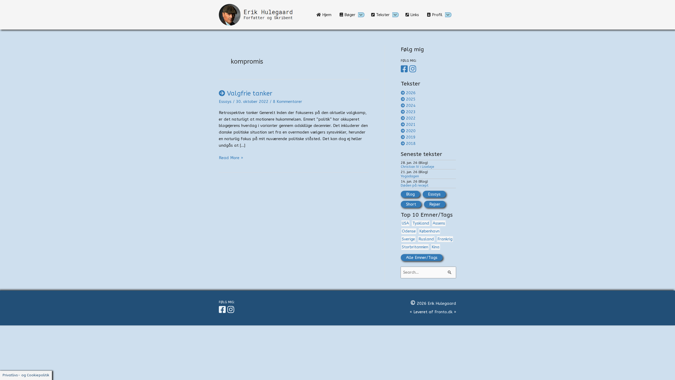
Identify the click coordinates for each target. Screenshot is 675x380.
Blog (410, 194)
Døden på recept (414, 185)
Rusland (426, 239)
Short (411, 204)
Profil (436, 14)
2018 (411, 143)
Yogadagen (410, 176)
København (429, 231)
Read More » (231, 158)
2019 (411, 137)
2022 (411, 118)
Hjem (328, 14)
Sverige (408, 239)
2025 (411, 99)
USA (405, 223)
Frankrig (444, 239)
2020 (411, 131)
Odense (409, 231)
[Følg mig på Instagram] (413, 69)
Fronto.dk (443, 312)
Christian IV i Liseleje (417, 167)
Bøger (349, 14)
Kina (436, 247)
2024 (411, 105)
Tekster (382, 14)
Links (416, 14)
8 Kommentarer (287, 101)
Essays (225, 101)
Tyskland (420, 223)
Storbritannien (415, 247)
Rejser (434, 204)
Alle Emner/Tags (421, 257)
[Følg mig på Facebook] (405, 69)
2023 (411, 112)
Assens (439, 223)
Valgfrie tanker (249, 93)
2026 (411, 93)
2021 (411, 124)
